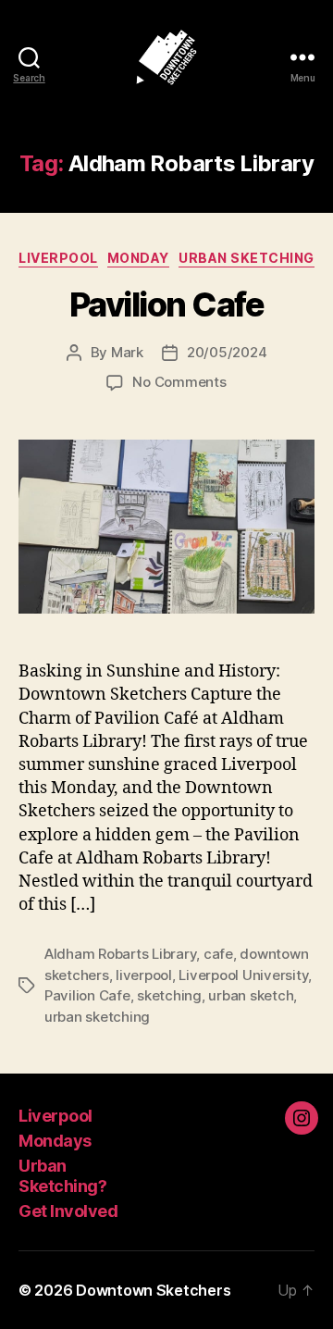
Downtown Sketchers (153, 1290)
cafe (218, 954)
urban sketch (250, 995)
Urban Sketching (246, 258)
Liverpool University (243, 975)
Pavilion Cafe (167, 304)
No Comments (179, 382)
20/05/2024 (226, 352)
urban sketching (97, 1016)
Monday (138, 258)
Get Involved (67, 1211)
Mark (127, 352)
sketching (169, 995)
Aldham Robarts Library (120, 954)
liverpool (144, 975)
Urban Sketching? (62, 1176)
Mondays (55, 1140)
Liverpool (58, 258)
